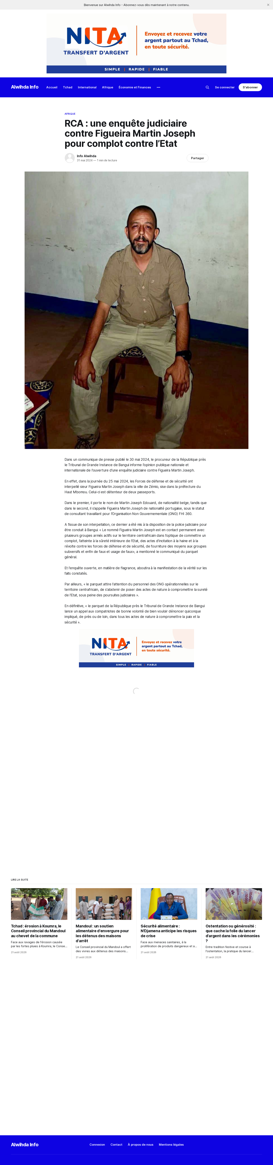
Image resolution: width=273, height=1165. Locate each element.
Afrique (107, 87)
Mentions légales (171, 1144)
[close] (268, 5)
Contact (116, 1144)
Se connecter (225, 87)
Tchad (67, 87)
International (87, 87)
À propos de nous (140, 1144)
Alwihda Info (25, 87)
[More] (158, 87)
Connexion (97, 1144)
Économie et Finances (135, 87)
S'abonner (250, 87)
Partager (197, 158)
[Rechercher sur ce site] (207, 87)
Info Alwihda (86, 156)
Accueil (51, 87)
